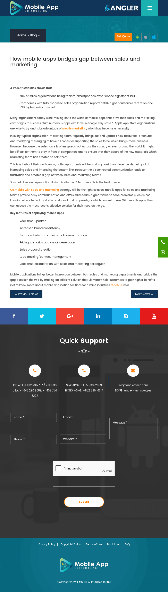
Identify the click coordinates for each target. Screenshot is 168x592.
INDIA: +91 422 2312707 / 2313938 (35, 385)
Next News (144, 294)
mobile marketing (74, 129)
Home (21, 35)
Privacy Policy (47, 544)
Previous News (26, 294)
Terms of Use (94, 544)
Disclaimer (113, 544)
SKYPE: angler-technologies (133, 391)
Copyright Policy (71, 544)
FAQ (127, 544)
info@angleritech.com (133, 385)
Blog (33, 35)
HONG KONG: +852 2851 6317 (84, 391)
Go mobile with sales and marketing (34, 190)
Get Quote (123, 37)
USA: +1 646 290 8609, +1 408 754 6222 (35, 393)
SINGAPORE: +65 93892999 (84, 385)
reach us (117, 285)
